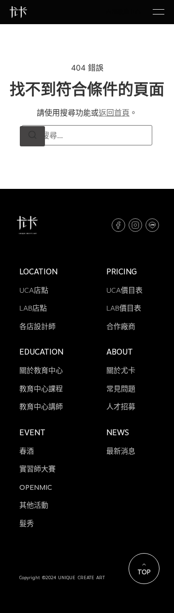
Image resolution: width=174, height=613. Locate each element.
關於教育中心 (41, 370)
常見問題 (120, 389)
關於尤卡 (120, 370)
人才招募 (120, 406)
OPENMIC (35, 487)
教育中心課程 (41, 389)
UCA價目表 (124, 290)
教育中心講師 (41, 406)
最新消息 (120, 451)
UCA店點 (33, 290)
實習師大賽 (37, 469)
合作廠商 (120, 326)
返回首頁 (114, 112)
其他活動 (33, 505)
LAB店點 (33, 308)
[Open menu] (158, 12)
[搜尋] (32, 136)
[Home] (18, 12)
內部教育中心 (123, 12)
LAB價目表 (123, 308)
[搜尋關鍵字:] (87, 135)
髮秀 (26, 523)
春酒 (26, 451)
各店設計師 (37, 326)
